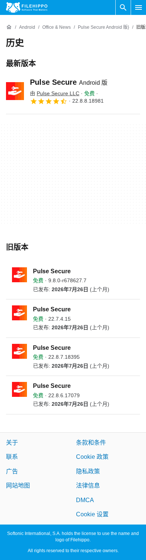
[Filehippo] (27, 7)
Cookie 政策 (92, 457)
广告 (12, 471)
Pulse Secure (68, 82)
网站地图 (18, 485)
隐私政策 (88, 471)
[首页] (9, 27)
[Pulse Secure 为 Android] (15, 91)
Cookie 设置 (92, 514)
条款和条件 (91, 442)
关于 (12, 442)
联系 (12, 457)
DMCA (85, 500)
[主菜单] (138, 7)
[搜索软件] (123, 7)
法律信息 (88, 485)
